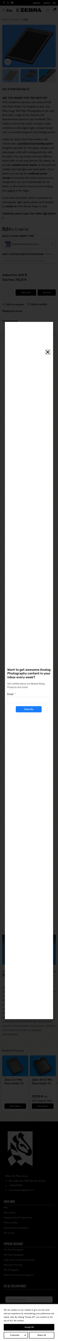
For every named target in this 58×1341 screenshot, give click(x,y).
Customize (14, 1335)
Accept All (29, 1327)
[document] (29, 670)
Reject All (41, 1335)
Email (10, 694)
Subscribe (28, 709)
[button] (47, 352)
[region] (29, 1322)
